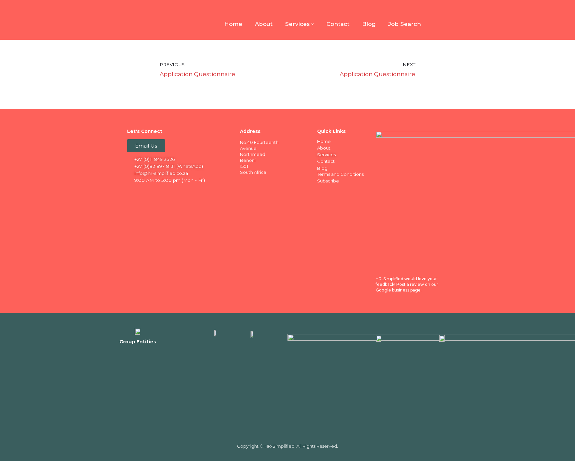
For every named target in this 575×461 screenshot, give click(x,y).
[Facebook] (132, 191)
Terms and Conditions (340, 174)
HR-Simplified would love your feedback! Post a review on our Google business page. (407, 284)
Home (233, 24)
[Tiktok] (184, 191)
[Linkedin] (145, 191)
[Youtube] (171, 191)
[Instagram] (158, 191)
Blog (369, 24)
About (264, 24)
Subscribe (328, 180)
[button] (312, 24)
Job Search (404, 24)
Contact (337, 24)
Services (326, 154)
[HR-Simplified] (138, 20)
